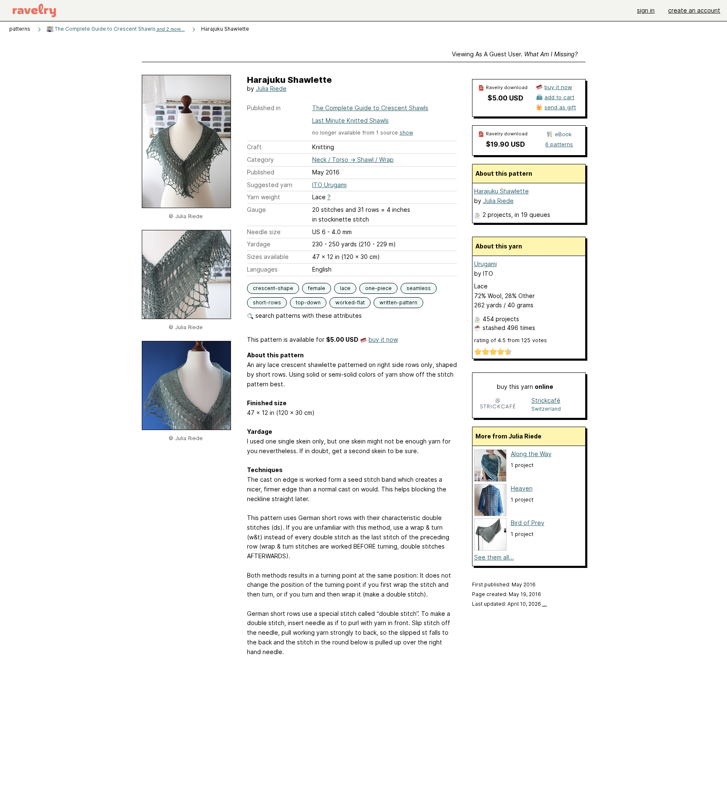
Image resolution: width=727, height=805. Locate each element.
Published (260, 172)
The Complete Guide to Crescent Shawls (119, 29)
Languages (262, 269)
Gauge (256, 209)
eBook (563, 134)
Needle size (264, 231)
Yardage (259, 244)
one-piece (378, 288)
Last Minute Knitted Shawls (350, 120)
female (316, 288)
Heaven (522, 488)
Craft (254, 146)
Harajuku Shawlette (501, 191)
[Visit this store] (498, 404)
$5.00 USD (505, 98)
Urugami (485, 263)
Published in (264, 107)
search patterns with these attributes (308, 315)
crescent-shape (273, 288)
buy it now (383, 339)
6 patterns (559, 144)
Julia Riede (271, 88)
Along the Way (531, 453)
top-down (308, 302)
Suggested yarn (269, 184)
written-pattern (398, 302)
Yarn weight (263, 197)
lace (345, 288)
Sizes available (268, 256)
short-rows (267, 302)
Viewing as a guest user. (515, 54)
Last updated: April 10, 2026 (509, 604)
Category (260, 159)
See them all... (494, 557)
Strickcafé (545, 400)
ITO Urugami (329, 184)
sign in (646, 10)
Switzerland (546, 409)
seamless (418, 288)
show (406, 132)
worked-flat (350, 302)
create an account (694, 10)
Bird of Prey (527, 522)
